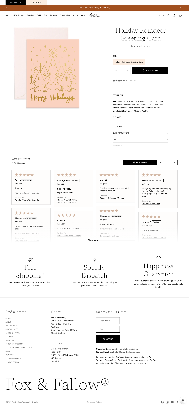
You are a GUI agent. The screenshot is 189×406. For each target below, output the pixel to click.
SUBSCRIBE (108, 339)
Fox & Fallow (16, 2)
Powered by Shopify (30, 402)
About (8, 322)
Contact (10, 355)
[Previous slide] (6, 8)
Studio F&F (36, 2)
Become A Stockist (14, 344)
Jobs (8, 351)
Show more (93, 240)
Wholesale (11, 340)
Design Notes (119, 127)
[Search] (168, 15)
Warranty (117, 145)
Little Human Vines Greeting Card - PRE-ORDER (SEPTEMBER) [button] (154, 237)
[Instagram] (167, 402)
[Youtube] (172, 402)
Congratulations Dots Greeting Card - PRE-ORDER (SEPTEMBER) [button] (112, 236)
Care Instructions (121, 133)
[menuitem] (83, 15)
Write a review (140, 162)
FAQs (115, 139)
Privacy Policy (12, 362)
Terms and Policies (94, 402)
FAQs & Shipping (13, 333)
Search (9, 318)
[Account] (174, 15)
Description (118, 95)
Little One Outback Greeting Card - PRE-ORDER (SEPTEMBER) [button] (69, 235)
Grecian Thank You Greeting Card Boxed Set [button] (27, 200)
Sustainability (12, 329)
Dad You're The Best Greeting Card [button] (151, 203)
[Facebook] (162, 402)
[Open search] (161, 162)
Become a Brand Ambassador (19, 348)
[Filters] (168, 162)
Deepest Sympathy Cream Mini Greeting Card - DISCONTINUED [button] (111, 198)
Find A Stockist (12, 326)
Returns (9, 336)
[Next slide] (180, 8)
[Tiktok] (177, 402)
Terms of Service (13, 359)
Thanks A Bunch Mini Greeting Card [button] (66, 200)
